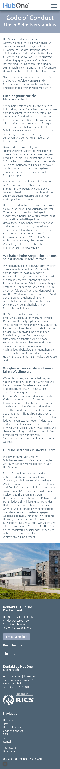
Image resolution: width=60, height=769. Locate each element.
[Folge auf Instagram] (14, 653)
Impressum (9, 747)
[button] (5, 764)
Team (6, 737)
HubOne (8, 720)
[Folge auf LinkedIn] (6, 653)
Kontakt (7, 741)
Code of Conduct (13, 730)
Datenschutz (10, 751)
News (6, 723)
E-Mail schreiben (16, 636)
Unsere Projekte (12, 727)
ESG (5, 734)
